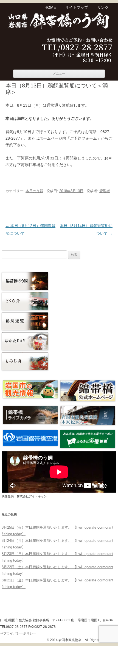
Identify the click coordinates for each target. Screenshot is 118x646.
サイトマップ (76, 7)
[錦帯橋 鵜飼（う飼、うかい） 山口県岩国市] (59, 21)
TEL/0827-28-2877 (77, 47)
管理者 (104, 191)
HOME (50, 7)
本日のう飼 (34, 191)
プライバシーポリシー (19, 633)
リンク (103, 7)
